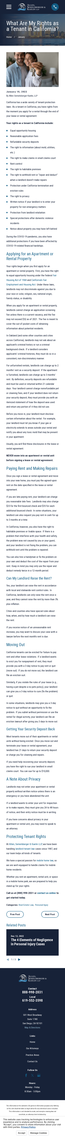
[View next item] (19, 959)
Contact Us (32, 1061)
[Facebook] (26, 1075)
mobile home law (45, 860)
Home (32, 1042)
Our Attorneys (32, 1048)
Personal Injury (41, 905)
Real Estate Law (26, 905)
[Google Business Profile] (39, 1075)
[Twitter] (32, 1075)
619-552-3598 (32, 1000)
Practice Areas (32, 1055)
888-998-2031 (32, 992)
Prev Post (15, 914)
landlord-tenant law (25, 848)
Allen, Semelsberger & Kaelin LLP (25, 844)
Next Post (50, 914)
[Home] (31, 7)
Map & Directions (32, 1027)
